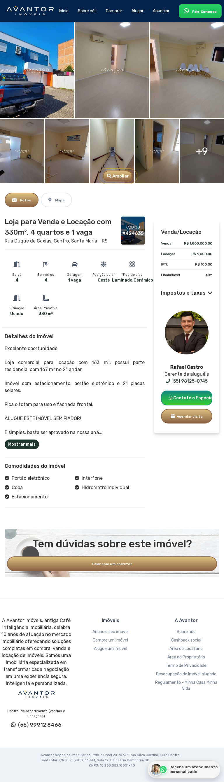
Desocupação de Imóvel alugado (186, 674)
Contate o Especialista (192, 397)
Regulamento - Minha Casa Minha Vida (186, 685)
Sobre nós (186, 631)
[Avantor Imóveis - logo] (31, 11)
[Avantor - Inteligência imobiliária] (36, 694)
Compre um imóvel (110, 640)
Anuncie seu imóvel (110, 631)
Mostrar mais (22, 444)
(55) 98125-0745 (189, 381)
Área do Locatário (186, 648)
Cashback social (186, 640)
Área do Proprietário (186, 657)
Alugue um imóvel (110, 648)
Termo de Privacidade (186, 665)
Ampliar (120, 176)
